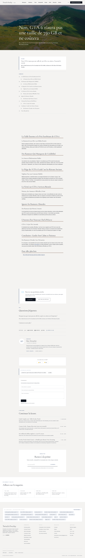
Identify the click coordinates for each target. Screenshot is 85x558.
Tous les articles (27, 539)
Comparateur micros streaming (44, 527)
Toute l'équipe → (30, 351)
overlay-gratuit (53, 514)
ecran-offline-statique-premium (11, 519)
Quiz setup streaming (43, 533)
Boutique (30, 2)
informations (37, 244)
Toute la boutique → (77, 509)
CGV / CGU (72, 531)
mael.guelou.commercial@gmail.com (60, 535)
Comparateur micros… (76, 2)
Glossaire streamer (42, 531)
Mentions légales (73, 527)
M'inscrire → (30, 299)
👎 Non (45, 362)
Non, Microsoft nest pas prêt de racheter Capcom (34, 254)
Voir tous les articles (43, 299)
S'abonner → (53, 464)
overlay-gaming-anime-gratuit (27, 514)
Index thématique (27, 543)
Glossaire (54, 2)
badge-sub (47, 519)
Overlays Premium (27, 529)
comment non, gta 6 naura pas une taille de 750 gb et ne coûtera (33, 372)
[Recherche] (68, 2)
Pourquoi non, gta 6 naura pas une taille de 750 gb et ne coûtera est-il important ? (38, 316)
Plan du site (72, 533)
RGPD (71, 529)
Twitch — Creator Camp (19, 552)
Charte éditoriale (57, 531)
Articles (27, 20)
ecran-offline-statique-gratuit (26, 512)
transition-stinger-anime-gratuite (51, 512)
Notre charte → (39, 351)
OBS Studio (5, 552)
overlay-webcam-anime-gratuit (41, 514)
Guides (46, 2)
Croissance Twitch (27, 533)
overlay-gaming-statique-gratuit (11, 512)
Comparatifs (40, 2)
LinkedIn (38, 330)
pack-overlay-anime (63, 514)
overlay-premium (38, 512)
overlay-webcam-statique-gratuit (66, 512)
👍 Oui (39, 362)
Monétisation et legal (27, 537)
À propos (55, 527)
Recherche (26, 541)
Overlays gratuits (27, 527)
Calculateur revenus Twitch (44, 529)
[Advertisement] (42, 124)
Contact (59, 2)
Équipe (55, 529)
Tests (35, 2)
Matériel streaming (27, 535)
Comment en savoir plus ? (25, 323)
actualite (50, 372)
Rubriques (24, 2)
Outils (50, 2)
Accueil (20, 20)
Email (43, 330)
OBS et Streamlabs (27, 531)
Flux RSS (71, 535)
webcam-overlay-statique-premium (36, 519)
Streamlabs (11, 552)
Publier (23, 400)
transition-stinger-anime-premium (58, 519)
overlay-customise (23, 519)
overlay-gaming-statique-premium (12, 514)
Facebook (31, 330)
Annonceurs (56, 537)
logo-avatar (71, 514)
